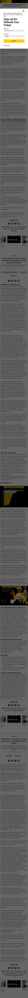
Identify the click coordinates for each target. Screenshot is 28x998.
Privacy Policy (7, 45)
